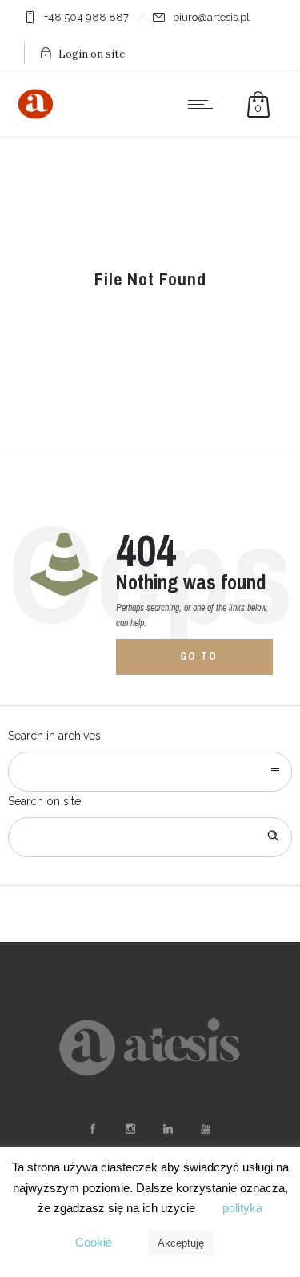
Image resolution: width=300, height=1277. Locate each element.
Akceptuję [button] (181, 1243)
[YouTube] (205, 1129)
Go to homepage (210, 662)
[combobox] (150, 772)
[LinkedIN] (168, 1129)
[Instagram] (130, 1129)
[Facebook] (92, 1129)
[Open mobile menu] (204, 104)
